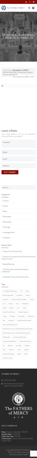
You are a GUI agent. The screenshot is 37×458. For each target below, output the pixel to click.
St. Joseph (18, 345)
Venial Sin (11, 350)
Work (25, 354)
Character (19, 295)
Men (4, 320)
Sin (3, 345)
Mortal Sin (11, 320)
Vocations (6, 238)
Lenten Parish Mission (9, 312)
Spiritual (10, 345)
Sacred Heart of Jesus (25, 341)
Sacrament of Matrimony (9, 341)
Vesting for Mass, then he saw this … (16, 277)
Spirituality (7, 222)
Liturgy (5, 316)
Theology (6, 227)
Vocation (26, 350)
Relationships (6, 337)
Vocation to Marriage (8, 354)
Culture (6, 201)
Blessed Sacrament (8, 295)
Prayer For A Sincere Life (12, 251)
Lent (18, 308)
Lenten (24, 308)
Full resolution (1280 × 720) (23, 77)
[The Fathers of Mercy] (13, 8)
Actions (27, 291)
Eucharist (5, 299)
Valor (4, 350)
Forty (17, 303)
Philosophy (7, 216)
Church (28, 295)
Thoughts (27, 345)
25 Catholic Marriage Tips (10, 291)
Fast (4, 303)
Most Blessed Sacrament (24, 320)
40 (21, 291)
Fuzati (25, 454)
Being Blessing (8, 264)
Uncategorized (8, 232)
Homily (12, 308)
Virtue (19, 350)
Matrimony (31, 316)
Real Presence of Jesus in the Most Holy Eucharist (16, 333)
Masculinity (21, 316)
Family (32, 299)
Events (5, 206)
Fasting (11, 303)
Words (19, 354)
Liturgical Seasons (23, 312)
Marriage (12, 316)
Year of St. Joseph (7, 358)
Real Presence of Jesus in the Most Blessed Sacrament (17, 329)
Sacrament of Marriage (20, 337)
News (5, 211)
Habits (4, 308)
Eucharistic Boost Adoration (19, 299)
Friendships (25, 303)
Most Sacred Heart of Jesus (10, 324)
